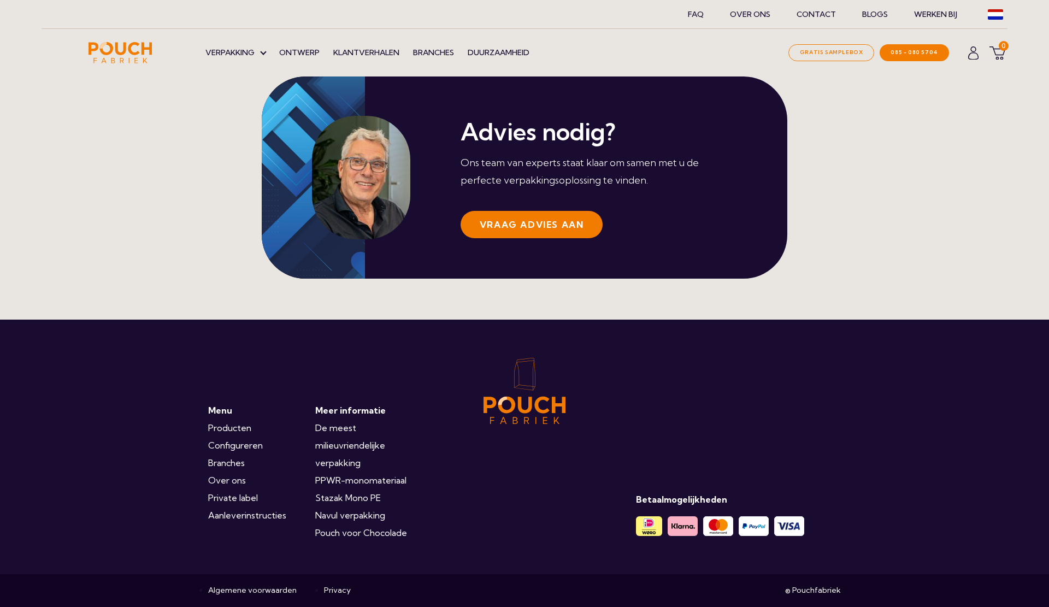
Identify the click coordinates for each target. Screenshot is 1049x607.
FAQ (696, 14)
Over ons (750, 14)
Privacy (337, 590)
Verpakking (230, 52)
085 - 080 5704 (914, 52)
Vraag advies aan (532, 224)
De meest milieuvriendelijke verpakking (350, 445)
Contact (816, 14)
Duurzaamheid (498, 52)
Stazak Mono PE (348, 497)
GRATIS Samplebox (831, 52)
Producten (229, 427)
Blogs (875, 14)
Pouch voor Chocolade (361, 532)
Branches (433, 52)
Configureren (235, 445)
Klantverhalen (366, 52)
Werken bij (935, 14)
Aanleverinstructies (247, 515)
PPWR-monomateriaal (360, 480)
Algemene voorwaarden (252, 590)
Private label (233, 497)
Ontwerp (299, 52)
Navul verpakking (350, 515)
